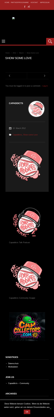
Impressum (44, 2)
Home (7, 2)
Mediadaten (13, 367)
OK (27, 412)
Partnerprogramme (20, 2)
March (21, 53)
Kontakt (34, 2)
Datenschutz (13, 363)
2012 (14, 53)
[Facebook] (24, 6)
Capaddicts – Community (18, 383)
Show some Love (30, 135)
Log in (45, 86)
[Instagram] (28, 6)
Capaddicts (17, 135)
